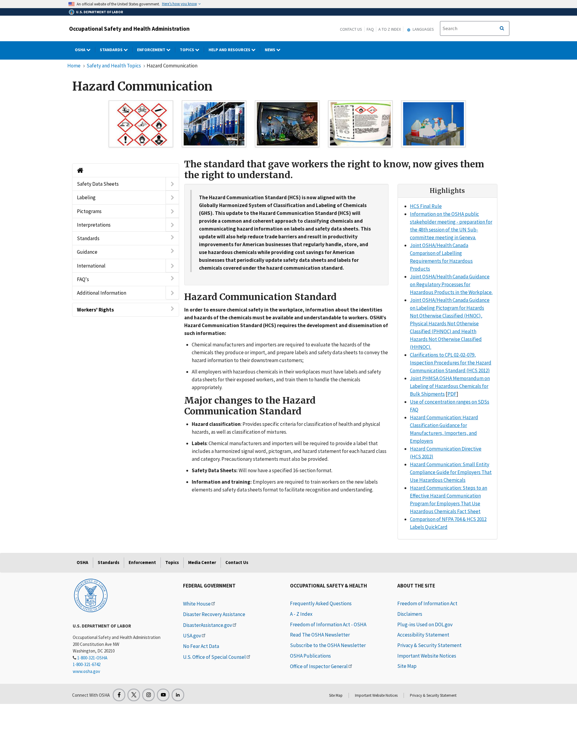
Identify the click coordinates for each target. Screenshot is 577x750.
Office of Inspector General (319, 666)
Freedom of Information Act (427, 603)
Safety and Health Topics (114, 65)
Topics (187, 49)
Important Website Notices (426, 655)
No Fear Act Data (201, 646)
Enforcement (151, 49)
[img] (287, 124)
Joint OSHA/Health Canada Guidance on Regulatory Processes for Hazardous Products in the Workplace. (451, 284)
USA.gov (192, 635)
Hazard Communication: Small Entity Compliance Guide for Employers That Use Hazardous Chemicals (451, 472)
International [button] (91, 265)
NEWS (270, 49)
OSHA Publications (310, 655)
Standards (112, 49)
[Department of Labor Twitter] (133, 695)
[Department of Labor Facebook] (119, 695)
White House (197, 603)
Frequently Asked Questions (321, 603)
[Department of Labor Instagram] (148, 695)
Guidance (87, 252)
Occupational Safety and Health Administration (129, 28)
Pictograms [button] (89, 211)
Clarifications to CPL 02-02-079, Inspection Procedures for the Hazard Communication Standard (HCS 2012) (450, 363)
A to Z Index (389, 29)
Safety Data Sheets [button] (98, 184)
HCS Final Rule (426, 206)
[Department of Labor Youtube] (163, 695)
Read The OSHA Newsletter (320, 634)
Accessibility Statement (423, 634)
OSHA (80, 49)
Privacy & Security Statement (429, 645)
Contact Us (351, 29)
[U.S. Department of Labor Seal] (91, 595)
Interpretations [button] (94, 225)
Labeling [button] (86, 197)
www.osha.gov (86, 671)
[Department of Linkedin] (178, 695)
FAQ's (83, 279)
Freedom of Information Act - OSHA (328, 624)
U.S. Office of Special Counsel (214, 657)
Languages (423, 29)
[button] (172, 184)
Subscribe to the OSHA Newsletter (328, 645)
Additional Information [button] (101, 293)
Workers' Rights (95, 309)
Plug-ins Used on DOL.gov (425, 624)
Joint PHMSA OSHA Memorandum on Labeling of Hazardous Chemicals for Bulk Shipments (450, 386)
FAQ (370, 29)
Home (74, 65)
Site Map (407, 666)
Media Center (202, 562)
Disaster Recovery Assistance (214, 614)
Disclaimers (409, 614)
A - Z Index (301, 614)
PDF (451, 394)
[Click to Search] (502, 28)
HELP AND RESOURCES (230, 49)
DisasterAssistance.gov (207, 625)
